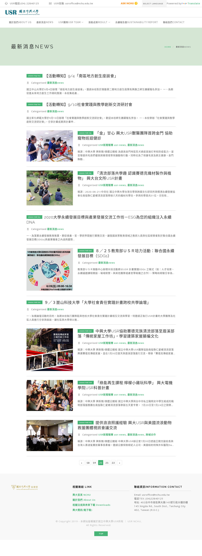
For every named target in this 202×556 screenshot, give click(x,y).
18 (88, 462)
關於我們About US (20, 22)
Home (168, 47)
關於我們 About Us (84, 499)
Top (101, 534)
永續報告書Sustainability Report (136, 22)
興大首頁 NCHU (82, 494)
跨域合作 (151, 434)
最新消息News (44, 22)
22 (113, 462)
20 (100, 462)
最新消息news (55, 82)
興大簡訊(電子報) (82, 509)
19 (94, 462)
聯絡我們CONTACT (174, 22)
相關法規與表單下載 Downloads (91, 504)
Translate (193, 3)
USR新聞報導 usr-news (112, 144)
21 (107, 462)
